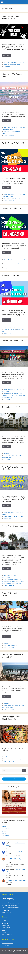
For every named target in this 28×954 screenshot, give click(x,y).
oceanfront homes (10, 581)
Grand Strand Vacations (12, 526)
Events (6, 62)
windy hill (18, 583)
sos (19, 198)
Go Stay (4, 831)
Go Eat (4, 826)
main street (13, 64)
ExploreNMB (9, 859)
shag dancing (9, 397)
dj (10, 395)
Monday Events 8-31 (7, 943)
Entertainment (19, 389)
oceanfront (21, 705)
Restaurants (5, 391)
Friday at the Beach (19, 852)
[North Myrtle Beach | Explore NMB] (2, 2)
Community (5, 923)
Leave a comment (9, 135)
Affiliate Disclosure (7, 934)
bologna (16, 393)
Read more (6, 55)
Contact (4, 932)
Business (6, 575)
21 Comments (7, 268)
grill (13, 395)
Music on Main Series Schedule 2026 (11, 17)
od (22, 516)
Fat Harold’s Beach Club (12, 341)
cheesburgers (6, 395)
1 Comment (7, 66)
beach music (9, 393)
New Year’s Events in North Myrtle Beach (13, 468)
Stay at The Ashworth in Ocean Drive (12, 656)
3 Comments (7, 333)
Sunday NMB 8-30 (7, 945)
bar (5, 393)
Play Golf (4, 833)
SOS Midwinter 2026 (11, 275)
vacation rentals (6, 457)
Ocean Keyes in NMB (11, 407)
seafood (20, 759)
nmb (13, 455)
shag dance (21, 264)
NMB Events (7, 131)
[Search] (24, 770)
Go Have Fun (5, 828)
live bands (7, 64)
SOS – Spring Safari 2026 (13, 143)
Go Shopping (5, 835)
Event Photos (5, 925)
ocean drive (20, 64)
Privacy (4, 930)
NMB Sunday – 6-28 (19, 880)
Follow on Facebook (14, 779)
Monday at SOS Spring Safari (12, 75)
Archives (6, 453)
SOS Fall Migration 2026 (12, 208)
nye (12, 516)
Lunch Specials (6, 927)
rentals (18, 581)
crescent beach (15, 579)
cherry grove (7, 579)
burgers (21, 393)
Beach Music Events (9, 127)
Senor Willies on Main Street (11, 594)
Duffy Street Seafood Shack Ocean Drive (11, 718)
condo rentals (7, 455)
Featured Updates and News (16, 62)
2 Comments (7, 518)
